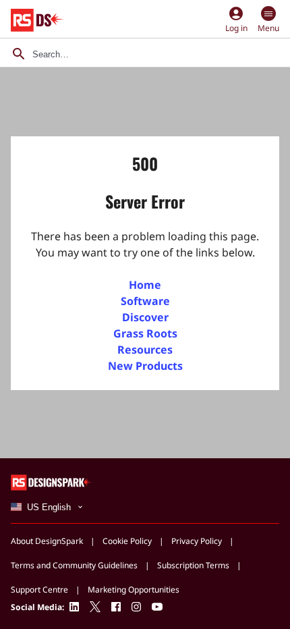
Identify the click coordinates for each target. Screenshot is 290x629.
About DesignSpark (47, 541)
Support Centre (39, 589)
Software (145, 301)
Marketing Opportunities (133, 589)
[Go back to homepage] (37, 20)
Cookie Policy (127, 541)
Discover (145, 317)
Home (145, 284)
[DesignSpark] (51, 481)
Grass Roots (145, 333)
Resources (145, 349)
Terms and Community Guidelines (74, 565)
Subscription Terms (193, 565)
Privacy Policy (196, 541)
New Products (145, 365)
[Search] (19, 54)
